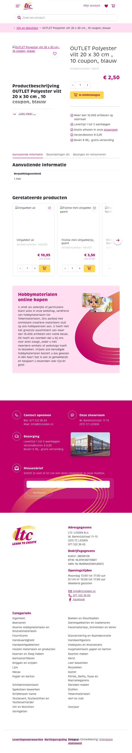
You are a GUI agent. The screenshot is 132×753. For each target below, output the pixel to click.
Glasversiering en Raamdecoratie (89, 635)
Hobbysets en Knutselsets (85, 644)
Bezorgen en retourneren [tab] (89, 154)
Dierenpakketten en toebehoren (89, 622)
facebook (78, 599)
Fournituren (20, 635)
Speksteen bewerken (26, 689)
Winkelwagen (113, 6)
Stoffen (73, 689)
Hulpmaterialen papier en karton (89, 649)
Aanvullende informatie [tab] (27, 154)
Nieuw (16, 672)
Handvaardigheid (23, 640)
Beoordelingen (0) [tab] (57, 154)
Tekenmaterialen (79, 693)
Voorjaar (73, 707)
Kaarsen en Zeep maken (28, 653)
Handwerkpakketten (25, 644)
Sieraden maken (78, 684)
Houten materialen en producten (33, 649)
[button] (117, 240)
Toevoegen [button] (44, 268)
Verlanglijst (106, 6)
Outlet (72, 672)
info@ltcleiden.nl (84, 591)
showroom (111, 129)
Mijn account (92, 5)
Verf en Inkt (76, 698)
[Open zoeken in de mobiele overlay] (66, 17)
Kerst (71, 658)
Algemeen (18, 618)
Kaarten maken (78, 653)
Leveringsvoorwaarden (27, 739)
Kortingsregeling (56, 739)
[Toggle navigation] (18, 6)
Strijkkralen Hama (24, 693)
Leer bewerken (78, 663)
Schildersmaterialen (25, 684)
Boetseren (19, 622)
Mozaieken (75, 667)
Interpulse (106, 739)
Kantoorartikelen (23, 658)
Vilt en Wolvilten (27, 28)
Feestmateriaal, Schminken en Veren (92, 627)
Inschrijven (39, 492)
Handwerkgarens (79, 640)
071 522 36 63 (81, 595)
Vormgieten (19, 711)
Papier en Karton (23, 676)
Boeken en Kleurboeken (83, 618)
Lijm (15, 667)
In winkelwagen (89, 95)
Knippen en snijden (24, 663)
